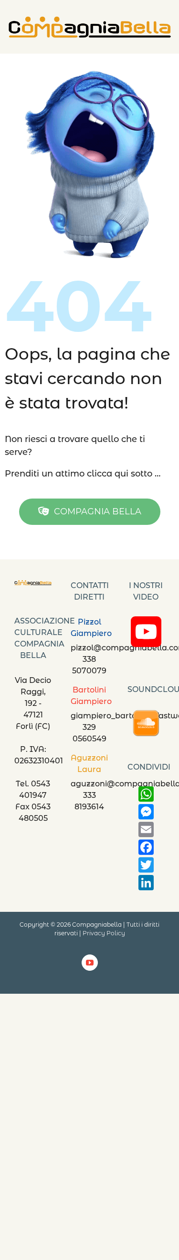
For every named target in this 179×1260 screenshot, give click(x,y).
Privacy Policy (104, 933)
